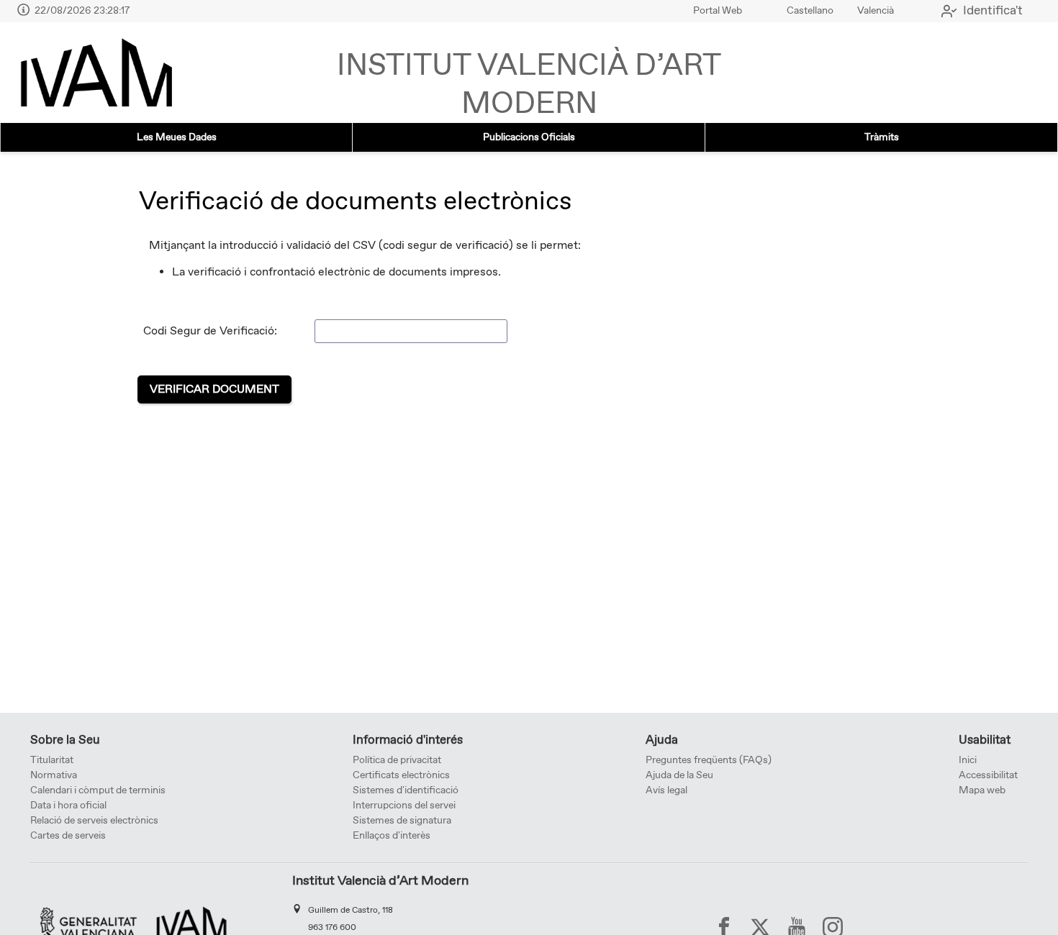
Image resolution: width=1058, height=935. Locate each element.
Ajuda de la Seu (679, 775)
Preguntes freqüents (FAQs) (709, 760)
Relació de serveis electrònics (94, 820)
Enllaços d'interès (391, 835)
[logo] (95, 72)
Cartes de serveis (68, 835)
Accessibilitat (988, 775)
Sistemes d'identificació (405, 790)
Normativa (53, 775)
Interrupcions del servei (404, 805)
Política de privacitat (397, 760)
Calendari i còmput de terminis (98, 790)
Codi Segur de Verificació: (210, 331)
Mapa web (982, 790)
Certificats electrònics (401, 775)
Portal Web (717, 11)
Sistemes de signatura (402, 820)
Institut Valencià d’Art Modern (529, 85)
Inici (968, 760)
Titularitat (51, 760)
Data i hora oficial (68, 805)
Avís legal (666, 790)
